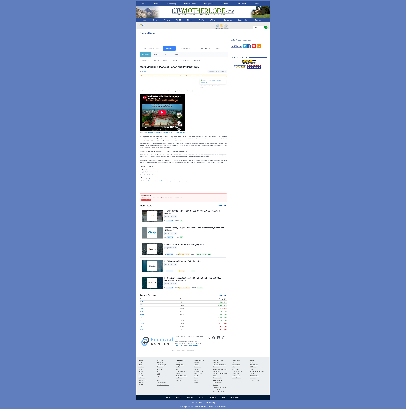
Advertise (213, 397)
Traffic (201, 20)
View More (221, 205)
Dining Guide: (218, 360)
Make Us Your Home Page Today (243, 40)
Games (196, 369)
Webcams (213, 20)
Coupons (253, 378)
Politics (141, 376)
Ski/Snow (160, 367)
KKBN (196, 382)
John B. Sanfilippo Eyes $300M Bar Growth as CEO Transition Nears (192, 212)
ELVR (209, 254)
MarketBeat (170, 220)
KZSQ (196, 380)
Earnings (182, 254)
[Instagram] (223, 341)
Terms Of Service (192, 346)
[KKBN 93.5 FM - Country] (253, 66)
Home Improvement (219, 387)
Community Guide (181, 371)
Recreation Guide (181, 376)
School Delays (243, 20)
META (141, 317)
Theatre (196, 365)
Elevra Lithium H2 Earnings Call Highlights (184, 244)
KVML (196, 378)
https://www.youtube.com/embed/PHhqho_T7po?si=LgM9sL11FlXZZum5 (166, 132)
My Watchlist (203, 48)
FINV (193, 271)
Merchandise (236, 365)
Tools (176, 55)
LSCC (201, 287)
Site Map (201, 397)
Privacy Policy (179, 346)
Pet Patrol (179, 378)
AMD (141, 308)
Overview (156, 60)
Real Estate (226, 4)
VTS (181, 237)
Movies (196, 362)
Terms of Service (196, 403)
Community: (180, 360)
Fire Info (178, 380)
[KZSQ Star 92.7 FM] (239, 66)
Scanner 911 (254, 365)
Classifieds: (236, 360)
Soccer (159, 380)
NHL (158, 378)
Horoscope (197, 367)
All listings (216, 362)
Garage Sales (236, 376)
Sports (156, 4)
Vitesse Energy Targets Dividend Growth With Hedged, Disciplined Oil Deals (194, 229)
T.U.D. (252, 373)
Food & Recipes (199, 371)
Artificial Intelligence (185, 287)
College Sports (161, 383)
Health (178, 367)
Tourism (258, 20)
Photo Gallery (254, 376)
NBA (158, 376)
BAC (141, 311)
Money (189, 20)
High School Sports (163, 385)
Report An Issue (235, 397)
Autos (233, 367)
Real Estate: (217, 380)
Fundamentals (217, 383)
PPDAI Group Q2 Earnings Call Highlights (183, 261)
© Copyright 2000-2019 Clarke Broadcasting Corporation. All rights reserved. (203, 407)
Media (257, 4)
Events (178, 362)
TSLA (141, 329)
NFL (158, 372)
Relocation (216, 389)
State (155, 20)
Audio (252, 362)
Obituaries (228, 20)
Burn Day (160, 362)
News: (141, 360)
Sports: (159, 369)
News (144, 4)
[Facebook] (213, 341)
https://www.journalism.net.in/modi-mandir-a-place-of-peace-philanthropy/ (166, 181)
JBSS (181, 220)
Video (252, 369)
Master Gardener (218, 391)
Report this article (146, 199)
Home (168, 397)
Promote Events (237, 371)
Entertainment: (200, 360)
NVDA (142, 323)
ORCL (141, 326)
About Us (178, 397)
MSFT (141, 320)
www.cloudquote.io (183, 339)
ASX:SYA (204, 254)
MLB (158, 374)
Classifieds (242, 4)
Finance (215, 385)
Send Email (146, 173)
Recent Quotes (185, 48)
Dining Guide (208, 4)
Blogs (177, 369)
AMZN (142, 302)
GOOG (142, 314)
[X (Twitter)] (208, 341)
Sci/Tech (141, 382)
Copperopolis (217, 378)
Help (223, 397)
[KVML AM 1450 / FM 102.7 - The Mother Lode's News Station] (249, 61)
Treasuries (196, 60)
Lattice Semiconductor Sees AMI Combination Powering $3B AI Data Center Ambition (192, 279)
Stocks (156, 55)
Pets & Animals (236, 378)
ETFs (166, 55)
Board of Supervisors (256, 371)
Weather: (160, 360)
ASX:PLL (199, 254)
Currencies (173, 60)
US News (167, 20)
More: (252, 360)
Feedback (190, 397)
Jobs (233, 362)
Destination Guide (181, 373)
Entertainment (190, 4)
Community (171, 4)
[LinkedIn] (218, 341)
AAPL (141, 305)
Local (144, 20)
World (178, 20)
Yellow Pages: (254, 380)
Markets (145, 55)
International (185, 60)
